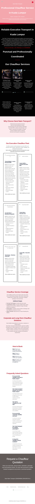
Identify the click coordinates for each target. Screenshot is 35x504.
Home (7, 486)
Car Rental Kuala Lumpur (21, 486)
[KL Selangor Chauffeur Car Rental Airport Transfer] (3, 2)
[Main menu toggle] (32, 2)
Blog (28, 486)
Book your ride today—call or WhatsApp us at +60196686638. (17, 47)
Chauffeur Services (13, 486)
